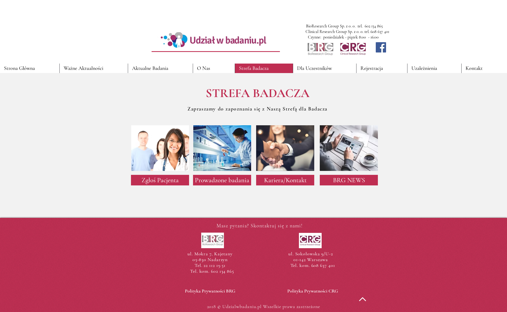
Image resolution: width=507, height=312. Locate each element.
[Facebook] (381, 47)
